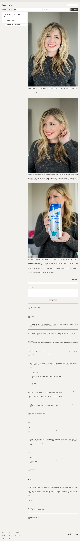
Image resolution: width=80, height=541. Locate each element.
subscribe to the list (74, 9)
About (3, 532)
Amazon (52, 272)
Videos (3, 538)
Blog (9, 532)
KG (75, 538)
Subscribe (3, 535)
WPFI (77, 538)
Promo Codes (17, 532)
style (9, 535)
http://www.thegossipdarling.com (35, 479)
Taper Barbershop (41, 509)
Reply (29, 308)
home (9, 538)
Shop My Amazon (17, 535)
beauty (5, 20)
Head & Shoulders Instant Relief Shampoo (49, 178)
